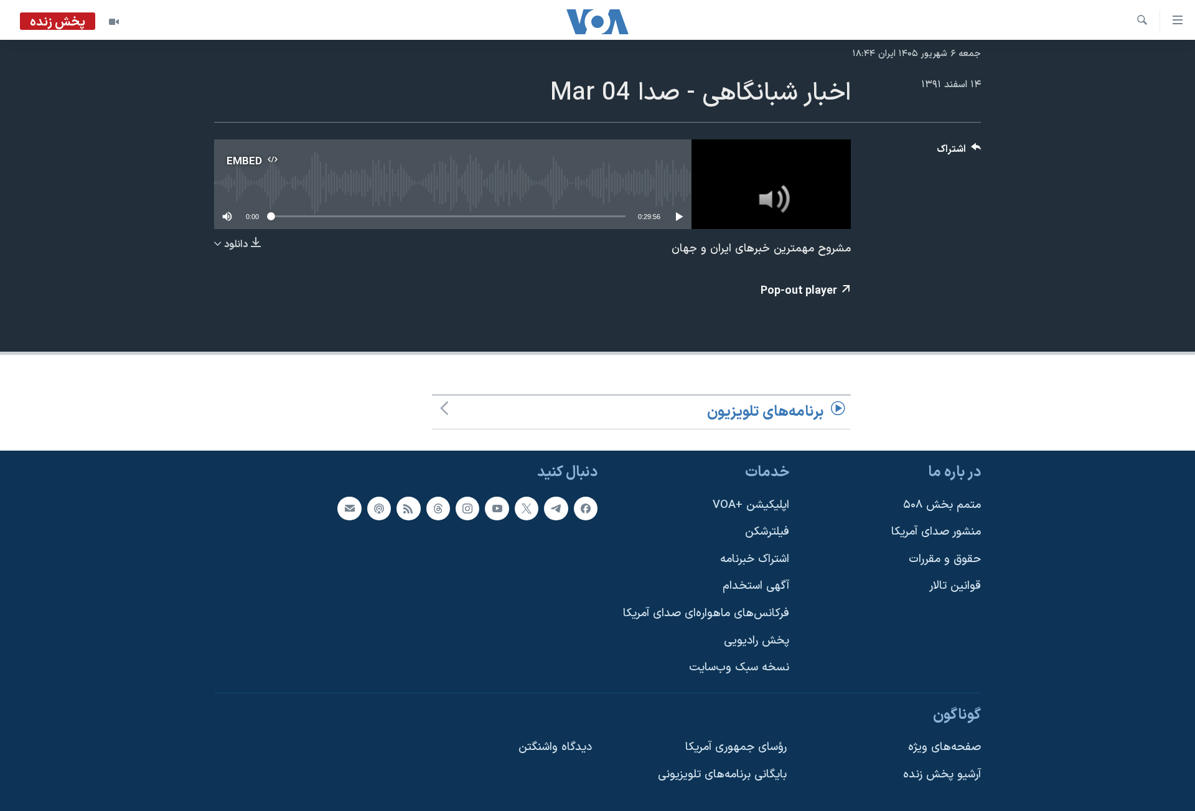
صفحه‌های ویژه (944, 747)
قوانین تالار (955, 586)
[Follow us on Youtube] (496, 508)
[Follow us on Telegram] (556, 508)
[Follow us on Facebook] (586, 508)
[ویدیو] (114, 21)
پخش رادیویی (756, 640)
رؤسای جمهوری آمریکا (736, 747)
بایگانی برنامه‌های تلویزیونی (722, 775)
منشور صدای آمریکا (936, 532)
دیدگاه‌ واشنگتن (555, 747)
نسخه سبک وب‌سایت (739, 668)
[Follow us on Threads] (438, 508)
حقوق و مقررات (945, 559)
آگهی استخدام (756, 586)
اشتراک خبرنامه (754, 559)
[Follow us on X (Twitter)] (526, 508)
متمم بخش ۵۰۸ (942, 505)
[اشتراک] (349, 508)
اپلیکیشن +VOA (751, 505)
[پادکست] (379, 508)
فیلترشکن (767, 532)
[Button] (959, 152)
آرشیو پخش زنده (942, 775)
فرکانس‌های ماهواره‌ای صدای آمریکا (706, 613)
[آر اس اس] (408, 508)
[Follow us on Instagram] (467, 508)
